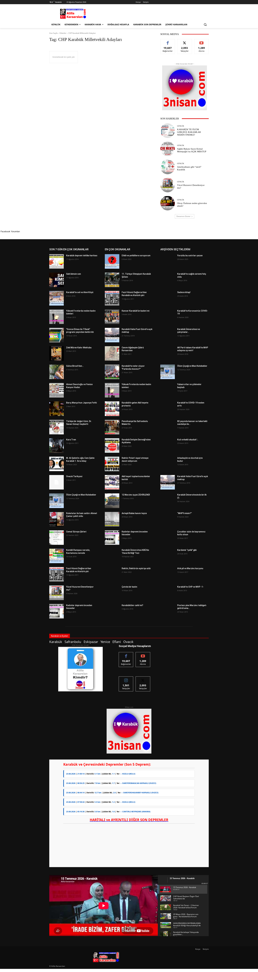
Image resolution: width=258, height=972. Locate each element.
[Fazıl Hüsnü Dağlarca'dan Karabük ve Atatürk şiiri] (56, 574)
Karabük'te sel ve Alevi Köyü (79, 292)
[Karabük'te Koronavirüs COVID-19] (167, 316)
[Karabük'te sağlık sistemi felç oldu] (167, 280)
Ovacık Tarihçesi (74, 476)
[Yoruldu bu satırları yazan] (167, 261)
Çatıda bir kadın (129, 587)
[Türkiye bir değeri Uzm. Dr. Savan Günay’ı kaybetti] (56, 427)
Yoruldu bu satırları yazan (190, 255)
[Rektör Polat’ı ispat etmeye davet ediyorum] (112, 464)
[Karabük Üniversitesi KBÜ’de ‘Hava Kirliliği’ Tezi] (112, 556)
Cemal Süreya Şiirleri (76, 531)
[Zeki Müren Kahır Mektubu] (56, 353)
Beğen (167, 41)
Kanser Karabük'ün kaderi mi (135, 311)
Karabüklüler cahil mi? (132, 605)
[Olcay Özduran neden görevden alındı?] (167, 203)
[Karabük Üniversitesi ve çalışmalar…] (167, 335)
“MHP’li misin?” (184, 513)
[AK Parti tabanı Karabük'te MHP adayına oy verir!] (167, 353)
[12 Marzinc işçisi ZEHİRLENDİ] (112, 500)
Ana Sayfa (53, 33)
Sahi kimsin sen (73, 274)
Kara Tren (71, 439)
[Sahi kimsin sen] (56, 280)
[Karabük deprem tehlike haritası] (56, 261)
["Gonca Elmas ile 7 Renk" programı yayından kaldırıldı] (56, 335)
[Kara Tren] (56, 445)
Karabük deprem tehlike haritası (81, 255)
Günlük (180, 126)
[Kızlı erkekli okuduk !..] (167, 445)
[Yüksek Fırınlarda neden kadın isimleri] (56, 316)
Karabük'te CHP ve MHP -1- (190, 587)
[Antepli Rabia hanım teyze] (112, 519)
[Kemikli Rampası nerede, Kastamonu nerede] (56, 556)
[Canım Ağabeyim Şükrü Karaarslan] (112, 353)
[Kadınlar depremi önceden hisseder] (56, 611)
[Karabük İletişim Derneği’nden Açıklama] (112, 445)
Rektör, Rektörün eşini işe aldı (136, 568)
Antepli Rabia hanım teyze (134, 513)
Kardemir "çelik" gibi (186, 550)
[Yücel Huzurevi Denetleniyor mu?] (167, 185)
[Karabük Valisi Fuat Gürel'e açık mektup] (112, 335)
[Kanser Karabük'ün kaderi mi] (112, 316)
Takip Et (184, 41)
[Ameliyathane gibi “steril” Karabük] (167, 167)
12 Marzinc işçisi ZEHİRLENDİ (136, 495)
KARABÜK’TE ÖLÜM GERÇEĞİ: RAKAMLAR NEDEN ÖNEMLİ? (189, 132)
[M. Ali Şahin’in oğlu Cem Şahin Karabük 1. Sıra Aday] (56, 464)
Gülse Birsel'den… (75, 366)
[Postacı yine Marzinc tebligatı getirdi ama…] (167, 611)
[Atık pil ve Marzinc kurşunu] (167, 574)
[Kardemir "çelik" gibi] (167, 556)
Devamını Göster (183, 216)
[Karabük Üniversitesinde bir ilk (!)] (167, 500)
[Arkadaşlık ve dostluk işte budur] (167, 464)
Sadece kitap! (184, 292)
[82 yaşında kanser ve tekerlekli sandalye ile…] (167, 427)
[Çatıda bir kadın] (112, 592)
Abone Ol (201, 41)
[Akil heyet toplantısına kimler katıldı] (112, 482)
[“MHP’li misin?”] (167, 519)
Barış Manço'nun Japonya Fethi (81, 403)
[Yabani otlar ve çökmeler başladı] (167, 390)
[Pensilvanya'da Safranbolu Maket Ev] (112, 427)
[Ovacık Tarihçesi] (56, 482)
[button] (205, 24)
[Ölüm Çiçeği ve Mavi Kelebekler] (56, 500)
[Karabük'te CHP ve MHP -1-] (167, 592)
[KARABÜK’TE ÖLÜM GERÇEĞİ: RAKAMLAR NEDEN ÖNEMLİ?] (167, 130)
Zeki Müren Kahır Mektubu (79, 347)
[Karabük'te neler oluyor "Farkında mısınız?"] (112, 372)
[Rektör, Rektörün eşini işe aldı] (112, 574)
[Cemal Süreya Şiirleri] (56, 537)
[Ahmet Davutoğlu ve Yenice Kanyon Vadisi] (56, 390)
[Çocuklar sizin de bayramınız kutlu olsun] (167, 537)
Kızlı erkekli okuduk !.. (187, 439)
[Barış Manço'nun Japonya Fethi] (56, 408)
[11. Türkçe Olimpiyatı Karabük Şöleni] (112, 280)
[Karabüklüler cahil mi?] (112, 611)
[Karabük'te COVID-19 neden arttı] (167, 408)
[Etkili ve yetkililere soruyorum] (112, 261)
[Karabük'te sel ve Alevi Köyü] (56, 298)
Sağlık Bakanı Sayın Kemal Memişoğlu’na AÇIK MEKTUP (191, 150)
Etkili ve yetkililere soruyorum (136, 255)
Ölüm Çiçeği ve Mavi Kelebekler (81, 495)
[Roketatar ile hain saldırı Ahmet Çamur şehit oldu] (56, 519)
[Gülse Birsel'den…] (56, 372)
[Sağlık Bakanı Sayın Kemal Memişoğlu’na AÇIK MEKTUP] (167, 149)
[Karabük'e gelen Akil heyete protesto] (112, 408)
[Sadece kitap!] (167, 298)
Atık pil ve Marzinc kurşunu (190, 568)
